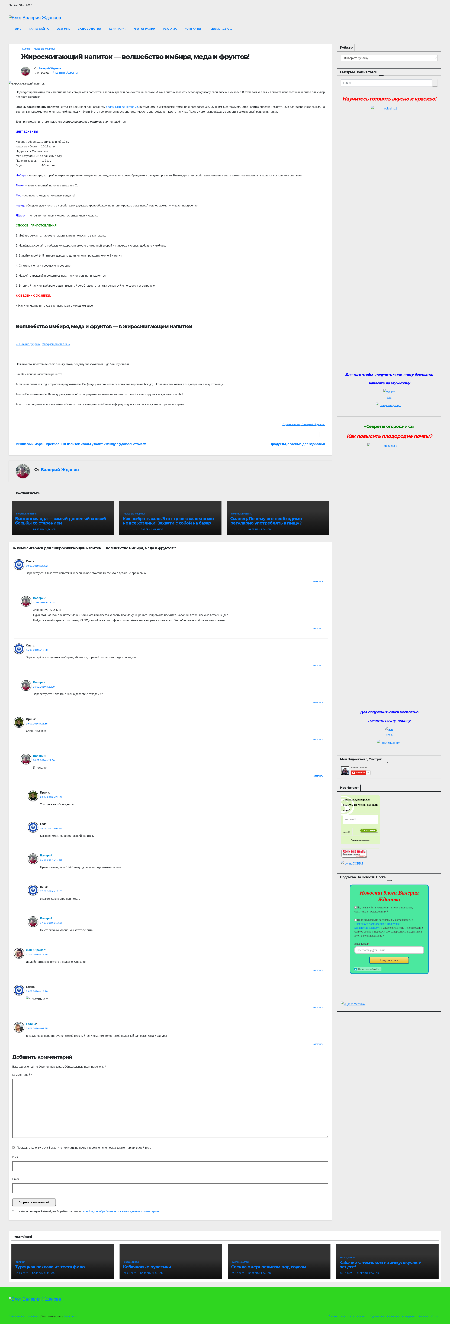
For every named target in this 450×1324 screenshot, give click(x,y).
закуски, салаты (240, 1262)
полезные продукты (44, 49)
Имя (15, 1157)
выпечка (20, 1262)
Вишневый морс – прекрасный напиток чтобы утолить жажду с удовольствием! (81, 444)
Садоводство (89, 28)
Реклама (170, 28)
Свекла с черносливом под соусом (268, 1266)
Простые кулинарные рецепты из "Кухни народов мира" (360, 804)
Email (16, 1179)
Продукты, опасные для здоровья (297, 444)
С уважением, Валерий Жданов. (303, 424)
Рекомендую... (220, 28)
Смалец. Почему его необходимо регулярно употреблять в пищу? (266, 521)
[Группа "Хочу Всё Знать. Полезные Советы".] (354, 853)
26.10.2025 (346, 1273)
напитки (26, 49)
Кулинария (118, 28)
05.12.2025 (238, 1273)
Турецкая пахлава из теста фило (50, 1266)
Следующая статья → (56, 344)
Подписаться (389, 960)
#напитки (59, 72)
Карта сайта (39, 28)
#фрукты (72, 72)
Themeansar (70, 1316)
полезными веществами (122, 106)
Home (17, 28)
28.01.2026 (130, 1273)
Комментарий (22, 1074)
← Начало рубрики (28, 344)
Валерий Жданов (50, 68)
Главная (332, 1316)
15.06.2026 (22, 1273)
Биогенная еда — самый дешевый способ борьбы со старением (60, 521)
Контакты (193, 28)
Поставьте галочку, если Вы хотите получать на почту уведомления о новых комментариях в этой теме (84, 1147)
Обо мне (63, 28)
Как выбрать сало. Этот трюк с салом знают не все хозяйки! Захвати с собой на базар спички (169, 523)
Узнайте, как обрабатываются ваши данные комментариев (121, 1211)
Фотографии (144, 28)
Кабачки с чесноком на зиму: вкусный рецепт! (380, 1264)
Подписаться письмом (360, 840)
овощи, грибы (131, 1262)
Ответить (318, 581)
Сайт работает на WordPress (24, 1316)
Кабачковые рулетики (147, 1266)
